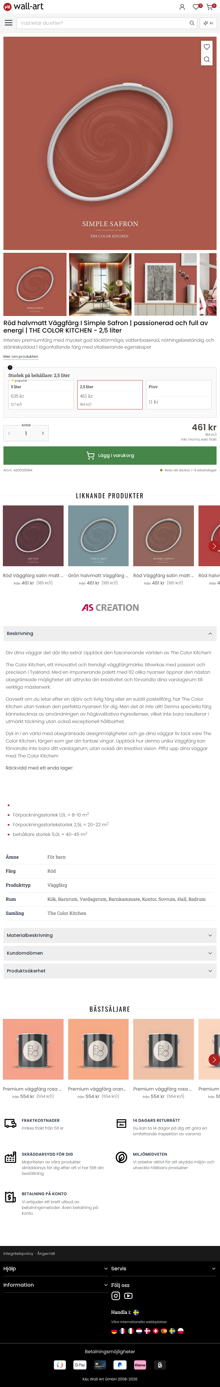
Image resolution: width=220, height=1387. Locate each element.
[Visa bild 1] (34, 284)
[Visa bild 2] (100, 284)
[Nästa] (214, 546)
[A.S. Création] (110, 607)
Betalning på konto (44, 1194)
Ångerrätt (46, 1253)
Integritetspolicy (18, 1253)
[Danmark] (147, 1331)
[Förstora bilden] (207, 59)
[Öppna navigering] (8, 22)
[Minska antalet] (9, 433)
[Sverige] (172, 1331)
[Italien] (131, 1331)
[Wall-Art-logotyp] (23, 6)
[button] (110, 143)
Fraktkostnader (41, 1120)
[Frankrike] (122, 1331)
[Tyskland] (114, 1331)
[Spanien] (164, 1331)
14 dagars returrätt (156, 1120)
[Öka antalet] (43, 433)
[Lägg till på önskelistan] (207, 47)
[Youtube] (128, 1295)
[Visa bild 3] (165, 284)
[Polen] (181, 1331)
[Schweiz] (156, 1331)
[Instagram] (115, 1295)
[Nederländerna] (139, 1331)
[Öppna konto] (182, 6)
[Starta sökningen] (191, 23)
